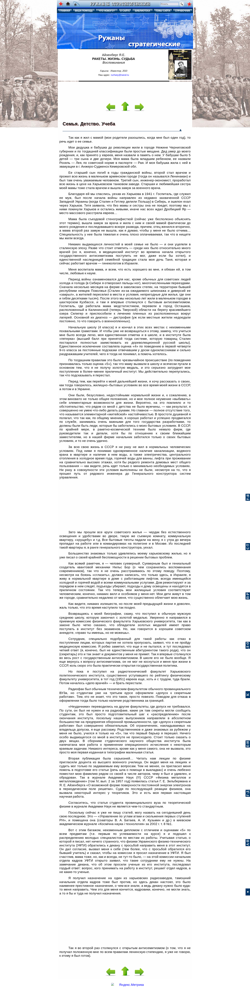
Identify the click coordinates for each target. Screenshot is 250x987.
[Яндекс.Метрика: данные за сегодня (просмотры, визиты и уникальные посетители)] (127, 985)
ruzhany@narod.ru (120, 75)
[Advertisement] (125, 89)
